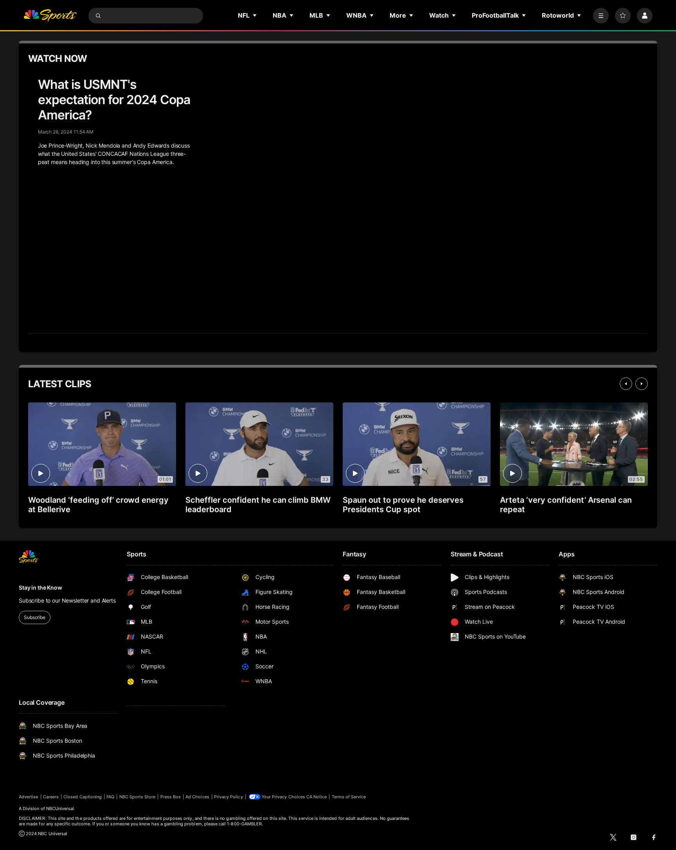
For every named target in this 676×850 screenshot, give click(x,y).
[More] (601, 15)
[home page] (50, 15)
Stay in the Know (40, 587)
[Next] (641, 383)
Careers (51, 796)
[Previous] (626, 383)
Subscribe (34, 617)
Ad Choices (197, 796)
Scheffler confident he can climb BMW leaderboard (258, 504)
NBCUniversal (60, 808)
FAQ (110, 796)
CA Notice (316, 796)
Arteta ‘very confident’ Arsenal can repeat (566, 504)
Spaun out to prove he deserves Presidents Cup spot (403, 504)
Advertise (28, 796)
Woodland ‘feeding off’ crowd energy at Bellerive (98, 504)
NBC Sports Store (137, 796)
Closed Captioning (82, 796)
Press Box (170, 796)
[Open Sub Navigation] (255, 15)
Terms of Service (349, 796)
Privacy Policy (228, 796)
